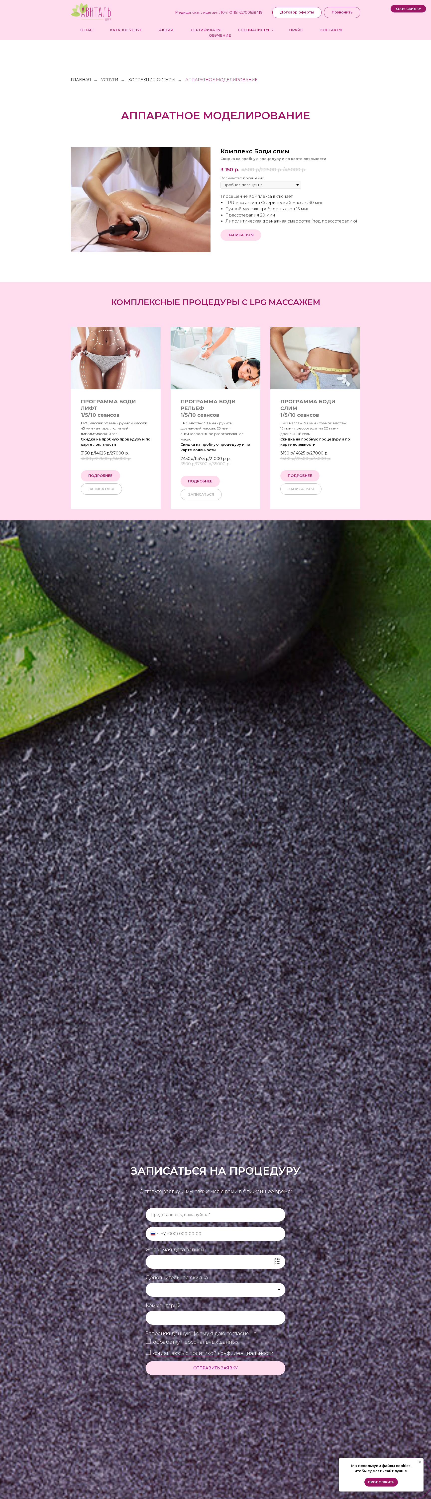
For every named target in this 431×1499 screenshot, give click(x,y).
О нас (86, 30)
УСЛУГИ (109, 79)
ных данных (223, 1342)
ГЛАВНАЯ (81, 79)
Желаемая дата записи (175, 1250)
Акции (166, 30)
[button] (408, 8)
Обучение (220, 35)
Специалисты (254, 30)
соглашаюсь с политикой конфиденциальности (213, 1353)
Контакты (331, 30)
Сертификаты (206, 30)
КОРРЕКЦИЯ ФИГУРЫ (151, 79)
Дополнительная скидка (177, 1278)
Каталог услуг (126, 30)
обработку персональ (181, 1342)
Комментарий (163, 1305)
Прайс (296, 30)
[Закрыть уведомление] (419, 1462)
